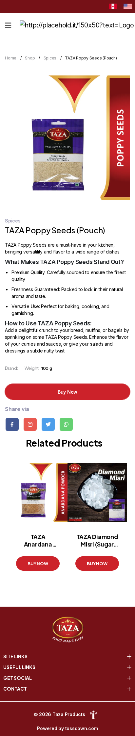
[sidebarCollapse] (8, 24)
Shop (30, 58)
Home (10, 58)
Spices (50, 58)
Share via (17, 409)
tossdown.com (81, 728)
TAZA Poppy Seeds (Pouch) (91, 58)
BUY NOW (38, 563)
